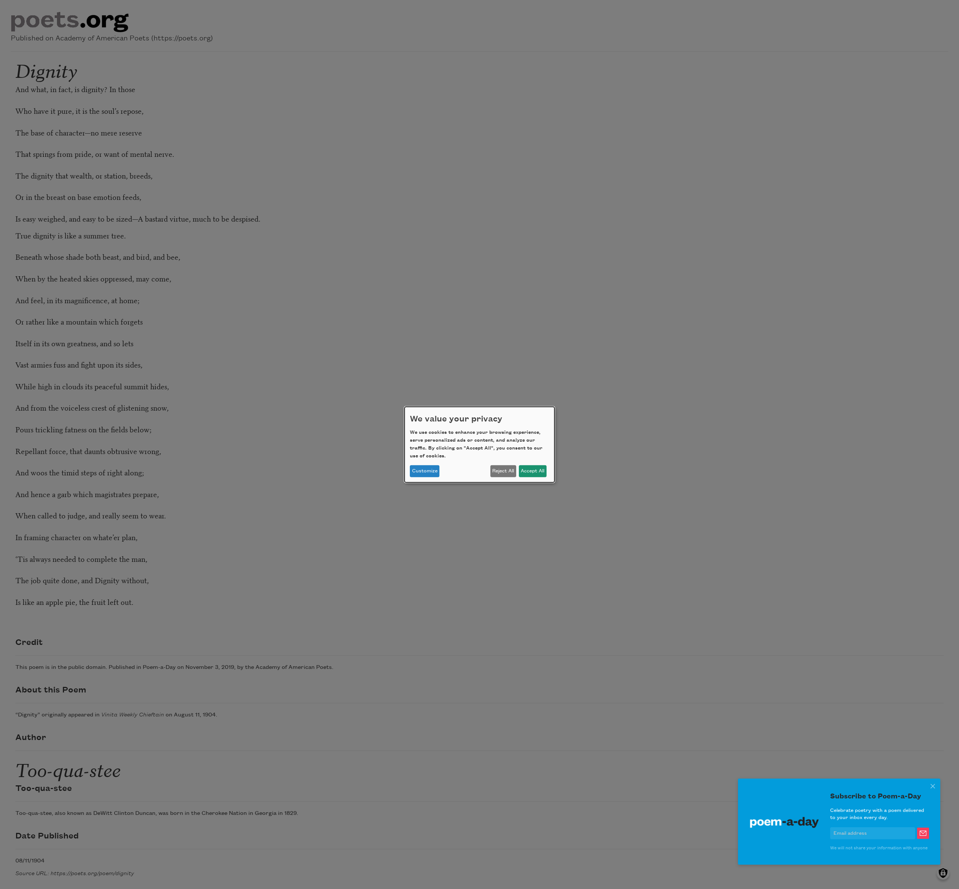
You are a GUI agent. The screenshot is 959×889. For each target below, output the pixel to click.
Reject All (503, 471)
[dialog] (479, 444)
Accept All (532, 471)
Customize (425, 471)
